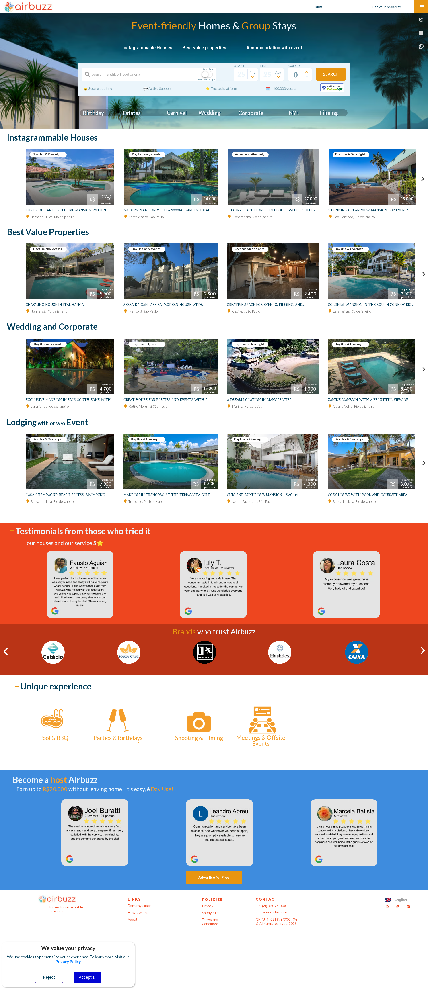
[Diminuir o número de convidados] (307, 76)
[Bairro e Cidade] (27, 216)
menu (421, 6)
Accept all (87, 977)
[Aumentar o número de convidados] (307, 72)
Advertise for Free (213, 877)
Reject (49, 977)
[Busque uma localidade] (87, 74)
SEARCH (331, 74)
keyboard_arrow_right (422, 178)
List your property (386, 7)
